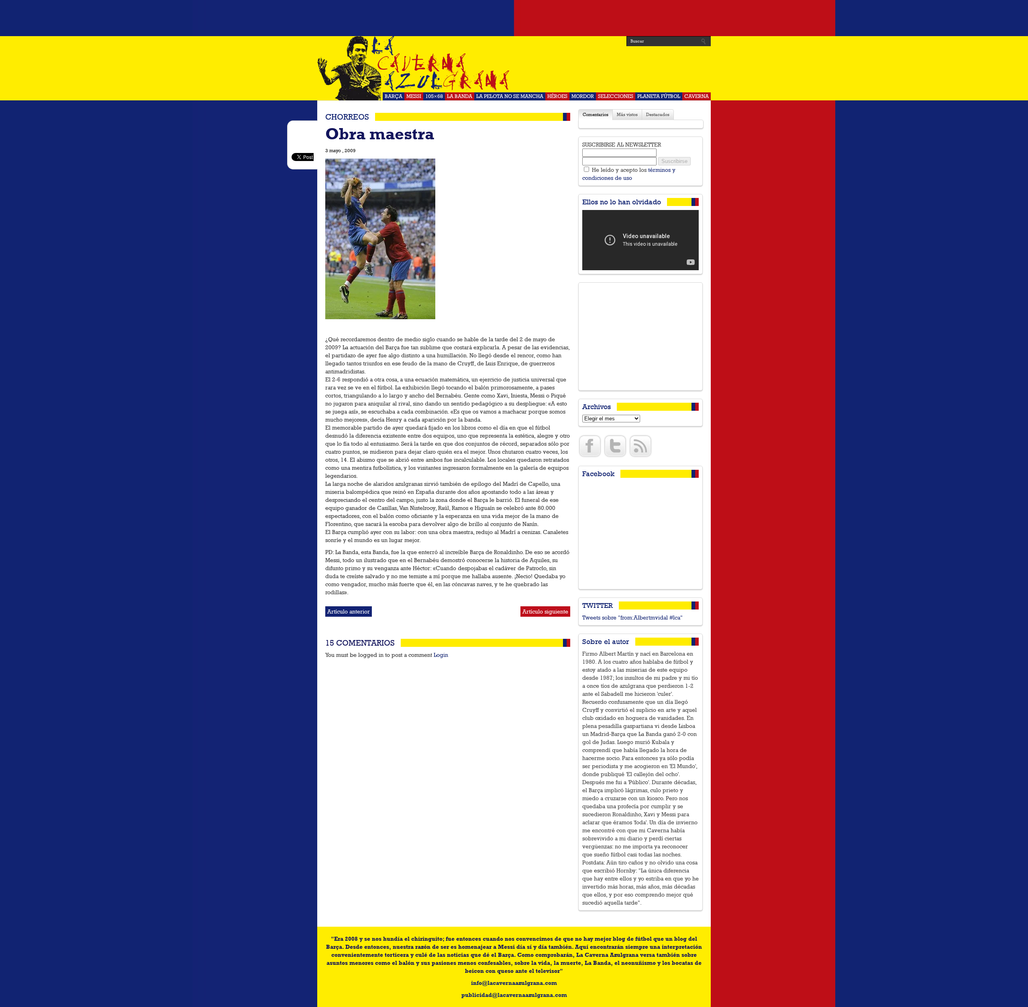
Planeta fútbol (658, 96)
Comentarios (595, 114)
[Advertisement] (514, 18)
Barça (393, 96)
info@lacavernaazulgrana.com (514, 983)
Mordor (582, 96)
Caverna (696, 96)
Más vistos (627, 114)
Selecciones (615, 96)
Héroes (557, 96)
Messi (413, 96)
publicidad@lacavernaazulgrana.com (514, 995)
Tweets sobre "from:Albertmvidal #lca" (632, 617)
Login (441, 655)
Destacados (657, 114)
